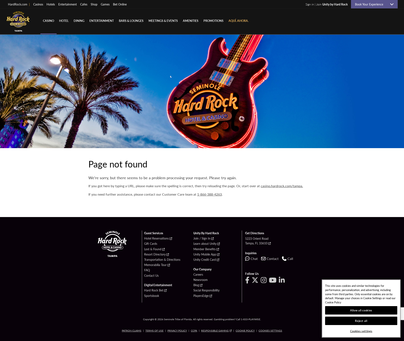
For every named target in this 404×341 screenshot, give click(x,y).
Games (105, 4)
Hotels (51, 4)
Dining (79, 20)
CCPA (194, 330)
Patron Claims (131, 330)
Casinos (38, 4)
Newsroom (200, 280)
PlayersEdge (201, 296)
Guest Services (153, 233)
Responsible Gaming (215, 330)
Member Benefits (204, 249)
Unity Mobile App (204, 254)
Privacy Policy (177, 330)
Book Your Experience (371, 4)
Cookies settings (270, 330)
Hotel (64, 20)
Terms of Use (154, 330)
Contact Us (151, 276)
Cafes (83, 4)
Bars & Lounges (131, 20)
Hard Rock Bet (153, 290)
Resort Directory (155, 254)
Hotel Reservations (156, 238)
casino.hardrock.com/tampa (281, 185)
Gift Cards (150, 244)
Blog (196, 285)
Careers (198, 274)
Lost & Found (152, 249)
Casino (48, 20)
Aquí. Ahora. (239, 20)
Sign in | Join (327, 4)
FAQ (147, 270)
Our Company (202, 269)
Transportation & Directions (162, 260)
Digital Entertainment (158, 285)
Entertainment (67, 4)
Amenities (190, 20)
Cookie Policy (245, 330)
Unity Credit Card (204, 260)
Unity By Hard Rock (206, 233)
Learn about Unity (205, 244)
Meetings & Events (163, 20)
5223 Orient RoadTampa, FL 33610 (256, 240)
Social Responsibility (206, 290)
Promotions (213, 20)
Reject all (361, 321)
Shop (94, 4)
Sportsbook (151, 296)
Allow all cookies (361, 310)
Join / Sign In (201, 238)
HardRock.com (19, 4)
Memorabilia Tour (155, 265)
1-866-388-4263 (209, 194)
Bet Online (120, 4)
